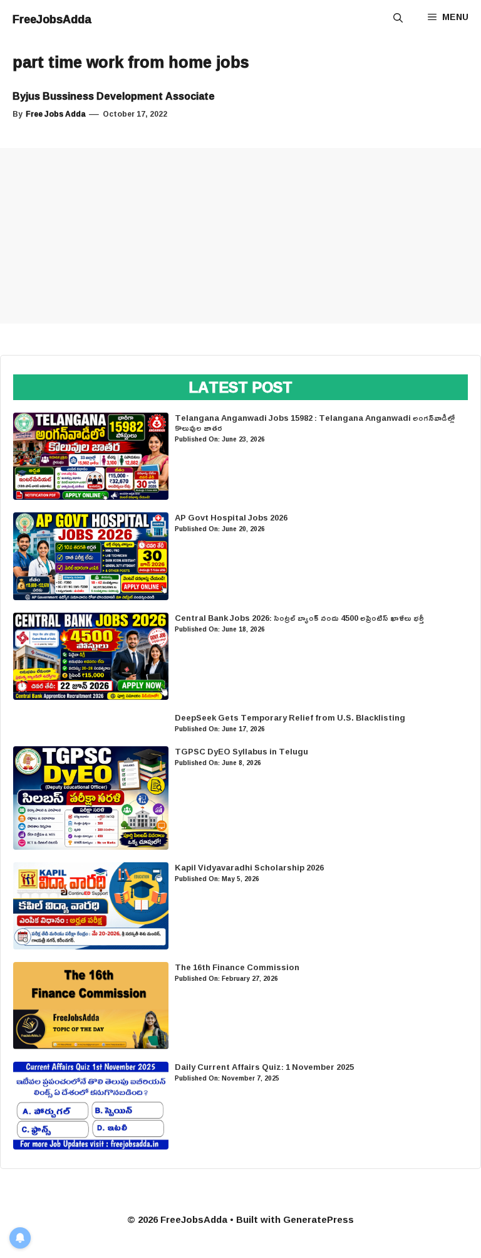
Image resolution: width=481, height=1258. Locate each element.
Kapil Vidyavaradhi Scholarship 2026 (249, 867)
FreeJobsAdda (52, 18)
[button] (398, 19)
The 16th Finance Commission (237, 967)
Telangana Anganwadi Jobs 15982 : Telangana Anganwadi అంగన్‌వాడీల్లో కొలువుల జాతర (315, 422)
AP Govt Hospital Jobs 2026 (231, 517)
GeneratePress (318, 1219)
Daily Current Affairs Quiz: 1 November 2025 (264, 1066)
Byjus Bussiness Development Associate (114, 96)
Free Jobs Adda (56, 114)
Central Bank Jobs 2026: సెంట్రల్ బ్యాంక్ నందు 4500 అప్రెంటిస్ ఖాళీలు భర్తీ (299, 617)
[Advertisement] (240, 236)
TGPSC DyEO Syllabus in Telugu (241, 751)
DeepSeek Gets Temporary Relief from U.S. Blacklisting (290, 717)
